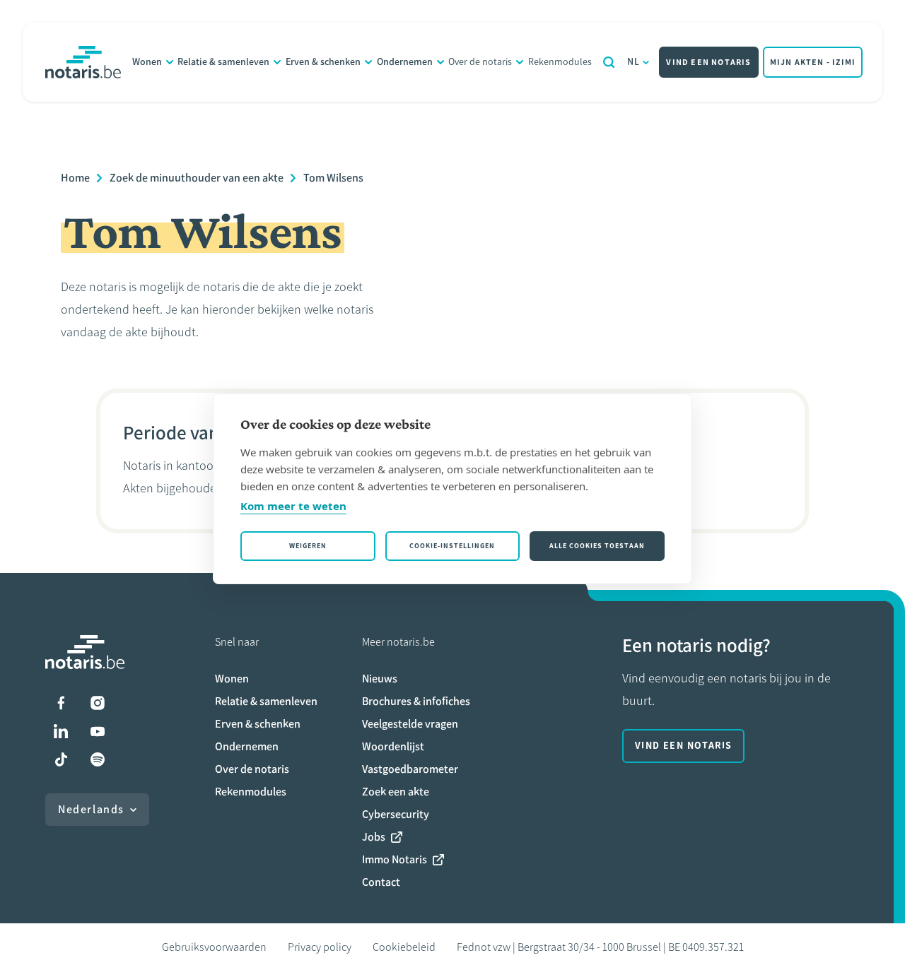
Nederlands (91, 809)
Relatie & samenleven (223, 62)
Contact (381, 882)
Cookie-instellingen (452, 545)
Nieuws (379, 678)
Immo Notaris (394, 859)
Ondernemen (405, 62)
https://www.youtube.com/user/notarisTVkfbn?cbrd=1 (97, 731)
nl (634, 62)
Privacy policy (319, 947)
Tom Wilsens (333, 177)
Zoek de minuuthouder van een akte (197, 177)
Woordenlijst (393, 746)
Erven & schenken (323, 62)
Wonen (147, 62)
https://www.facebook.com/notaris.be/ (60, 703)
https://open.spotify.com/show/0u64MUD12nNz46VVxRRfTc (97, 759)
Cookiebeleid (404, 947)
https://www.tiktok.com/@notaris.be (60, 759)
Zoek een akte (395, 791)
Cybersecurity (395, 814)
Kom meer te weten (293, 506)
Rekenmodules (560, 62)
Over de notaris (480, 62)
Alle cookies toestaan (597, 545)
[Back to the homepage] (83, 62)
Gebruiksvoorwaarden (214, 947)
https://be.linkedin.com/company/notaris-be (60, 731)
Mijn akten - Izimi (813, 62)
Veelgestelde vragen (410, 723)
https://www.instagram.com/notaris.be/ (97, 703)
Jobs (373, 836)
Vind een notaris (708, 62)
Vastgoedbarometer (410, 769)
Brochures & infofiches (416, 701)
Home (75, 177)
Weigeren (308, 545)
